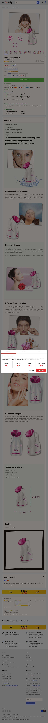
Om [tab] (39, 351)
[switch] (6, 365)
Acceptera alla (41, 370)
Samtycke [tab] (8, 351)
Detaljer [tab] (24, 351)
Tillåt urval (31, 370)
